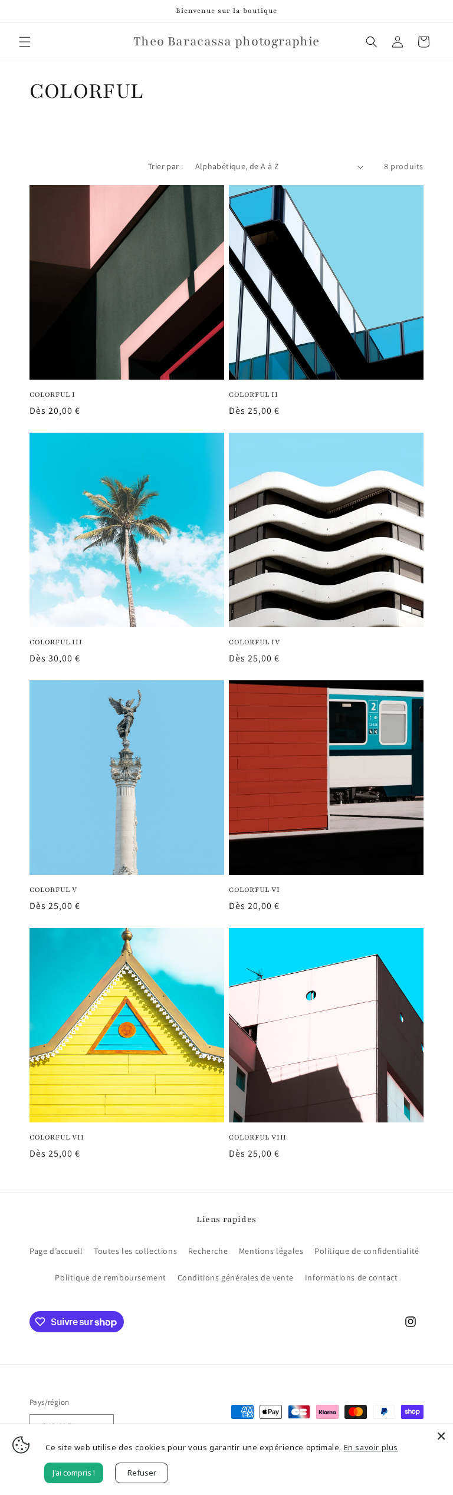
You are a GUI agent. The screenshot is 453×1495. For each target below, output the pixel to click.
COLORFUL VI (254, 889)
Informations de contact (351, 1277)
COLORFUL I (52, 394)
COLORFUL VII (56, 1137)
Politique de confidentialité (366, 1251)
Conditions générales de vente (236, 1277)
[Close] (441, 1436)
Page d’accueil (56, 1251)
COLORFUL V (53, 889)
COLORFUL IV (254, 642)
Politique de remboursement (110, 1277)
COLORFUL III (55, 642)
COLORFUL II (253, 394)
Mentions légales (271, 1251)
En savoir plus (371, 1447)
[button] (25, 42)
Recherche (208, 1251)
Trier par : (165, 166)
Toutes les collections (135, 1251)
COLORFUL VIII (258, 1137)
